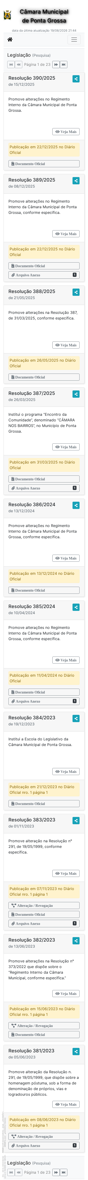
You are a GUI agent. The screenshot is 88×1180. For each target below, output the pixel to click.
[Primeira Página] (11, 64)
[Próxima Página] (56, 64)
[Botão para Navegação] (74, 39)
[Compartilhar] (76, 78)
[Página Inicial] (10, 39)
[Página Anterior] (18, 64)
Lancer (5, 1143)
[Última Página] (63, 64)
